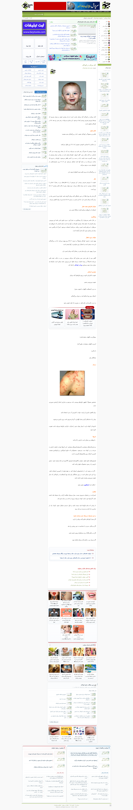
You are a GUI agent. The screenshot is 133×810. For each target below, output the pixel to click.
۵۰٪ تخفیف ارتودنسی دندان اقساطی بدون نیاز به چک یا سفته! (75, 558)
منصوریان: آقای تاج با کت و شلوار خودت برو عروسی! (31, 170)
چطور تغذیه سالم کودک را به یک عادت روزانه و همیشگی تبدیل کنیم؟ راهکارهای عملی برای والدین (104, 172)
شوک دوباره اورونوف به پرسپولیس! (55, 786)
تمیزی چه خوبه (63, 698)
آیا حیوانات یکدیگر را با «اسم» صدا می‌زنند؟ (35, 781)
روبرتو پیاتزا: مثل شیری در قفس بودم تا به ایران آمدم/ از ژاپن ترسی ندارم (33, 796)
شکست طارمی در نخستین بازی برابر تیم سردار (36, 187)
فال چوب (37, 61)
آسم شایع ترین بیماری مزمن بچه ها (80, 571)
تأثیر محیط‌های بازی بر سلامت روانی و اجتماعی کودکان (104, 90)
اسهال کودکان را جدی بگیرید (35, 148)
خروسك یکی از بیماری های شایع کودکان (79, 585)
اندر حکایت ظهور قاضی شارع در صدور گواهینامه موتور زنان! (99, 777)
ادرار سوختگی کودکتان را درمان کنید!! (80, 574)
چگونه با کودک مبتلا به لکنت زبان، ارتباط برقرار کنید (57, 707)
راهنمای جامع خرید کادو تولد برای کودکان (104, 80)
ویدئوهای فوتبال (28, 73)
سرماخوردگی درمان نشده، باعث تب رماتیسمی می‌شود (33, 131)
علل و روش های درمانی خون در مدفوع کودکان (32, 126)
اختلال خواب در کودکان (36, 113)
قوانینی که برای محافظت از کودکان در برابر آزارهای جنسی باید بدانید (82, 716)
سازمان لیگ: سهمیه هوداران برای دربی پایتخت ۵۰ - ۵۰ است (34, 791)
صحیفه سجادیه (28, 85)
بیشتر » (51, 21)
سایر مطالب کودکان (54, 721)
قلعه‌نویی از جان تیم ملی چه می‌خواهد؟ (55, 795)
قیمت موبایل (40, 79)
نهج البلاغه (29, 82)
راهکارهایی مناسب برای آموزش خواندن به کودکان (81, 699)
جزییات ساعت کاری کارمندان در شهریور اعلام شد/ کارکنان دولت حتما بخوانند (78, 794)
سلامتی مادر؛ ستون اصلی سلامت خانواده (104, 101)
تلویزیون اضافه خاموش (61, 694)
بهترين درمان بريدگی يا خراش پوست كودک (32, 96)
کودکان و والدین (107, 18)
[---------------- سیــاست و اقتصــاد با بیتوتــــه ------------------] (102, 748)
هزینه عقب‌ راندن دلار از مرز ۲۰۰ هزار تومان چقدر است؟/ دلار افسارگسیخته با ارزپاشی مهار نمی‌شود (35, 202)
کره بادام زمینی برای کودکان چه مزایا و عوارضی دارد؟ (82, 703)
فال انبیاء (28, 46)
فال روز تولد (31, 61)
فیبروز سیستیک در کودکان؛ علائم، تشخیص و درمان (60, 26)
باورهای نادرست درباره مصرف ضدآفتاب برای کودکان (32, 100)
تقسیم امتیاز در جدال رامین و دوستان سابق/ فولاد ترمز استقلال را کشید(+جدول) (35, 191)
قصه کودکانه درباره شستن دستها (83, 694)
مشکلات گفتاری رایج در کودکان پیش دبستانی (33, 117)
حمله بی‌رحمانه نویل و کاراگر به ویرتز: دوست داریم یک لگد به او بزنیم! (55, 791)
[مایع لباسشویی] (72, 57)
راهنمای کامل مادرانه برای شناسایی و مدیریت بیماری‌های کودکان (61, 35)
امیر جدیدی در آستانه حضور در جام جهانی (33, 777)
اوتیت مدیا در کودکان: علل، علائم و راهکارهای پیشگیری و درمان (104, 195)
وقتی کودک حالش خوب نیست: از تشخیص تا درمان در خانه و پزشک (60, 39)
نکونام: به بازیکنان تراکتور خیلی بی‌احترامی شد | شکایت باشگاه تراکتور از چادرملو (35, 184)
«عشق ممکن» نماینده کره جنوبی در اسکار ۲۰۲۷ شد (40, 760)
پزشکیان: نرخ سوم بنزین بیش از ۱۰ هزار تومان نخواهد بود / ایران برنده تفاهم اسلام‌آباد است (34, 195)
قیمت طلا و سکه (40, 73)
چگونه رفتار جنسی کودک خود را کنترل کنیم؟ (58, 712)
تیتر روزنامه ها (40, 85)
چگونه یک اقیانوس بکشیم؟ (104, 110)
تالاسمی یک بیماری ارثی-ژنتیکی (81, 582)
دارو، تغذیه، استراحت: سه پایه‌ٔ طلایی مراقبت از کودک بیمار (60, 44)
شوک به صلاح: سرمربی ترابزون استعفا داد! (37, 206)
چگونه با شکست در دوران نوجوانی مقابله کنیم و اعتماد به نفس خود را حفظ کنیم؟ (104, 216)
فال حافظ (40, 46)
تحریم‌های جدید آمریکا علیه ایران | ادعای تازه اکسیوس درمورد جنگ (99, 790)
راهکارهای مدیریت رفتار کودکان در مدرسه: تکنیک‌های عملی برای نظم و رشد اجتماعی (104, 121)
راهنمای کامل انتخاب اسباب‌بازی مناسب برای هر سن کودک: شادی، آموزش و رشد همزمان (104, 159)
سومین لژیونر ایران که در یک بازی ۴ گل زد (37, 199)
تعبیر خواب (25, 61)
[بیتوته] (27, 9)
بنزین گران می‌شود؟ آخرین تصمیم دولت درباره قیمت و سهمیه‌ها (84, 767)
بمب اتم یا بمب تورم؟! (82, 798)
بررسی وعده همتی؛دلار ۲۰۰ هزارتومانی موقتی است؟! (99, 794)
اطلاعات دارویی (28, 70)
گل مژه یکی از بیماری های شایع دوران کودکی (78, 579)
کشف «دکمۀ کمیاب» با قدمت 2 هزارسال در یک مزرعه (35, 173)
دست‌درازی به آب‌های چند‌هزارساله (100, 798)
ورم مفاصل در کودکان (36, 139)
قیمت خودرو (40, 70)
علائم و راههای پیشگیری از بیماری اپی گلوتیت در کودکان (33, 144)
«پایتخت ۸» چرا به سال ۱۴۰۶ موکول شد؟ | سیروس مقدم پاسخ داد (35, 177)
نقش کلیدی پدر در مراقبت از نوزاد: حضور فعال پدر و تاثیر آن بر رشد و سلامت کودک (104, 134)
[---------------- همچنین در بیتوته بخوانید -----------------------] (58, 748)
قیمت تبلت (41, 82)
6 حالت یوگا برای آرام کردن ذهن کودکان (32, 104)
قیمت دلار (41, 76)
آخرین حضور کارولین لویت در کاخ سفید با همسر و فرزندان (34, 180)
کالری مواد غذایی (27, 76)
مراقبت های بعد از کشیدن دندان (34, 157)
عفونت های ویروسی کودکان (35, 152)
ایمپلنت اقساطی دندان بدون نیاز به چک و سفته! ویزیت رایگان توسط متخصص (71, 553)
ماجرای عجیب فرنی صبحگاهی (104, 205)
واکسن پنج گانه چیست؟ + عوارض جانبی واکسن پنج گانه (32, 122)
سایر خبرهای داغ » (26, 209)
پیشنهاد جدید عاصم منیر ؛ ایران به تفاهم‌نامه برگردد (85, 760)
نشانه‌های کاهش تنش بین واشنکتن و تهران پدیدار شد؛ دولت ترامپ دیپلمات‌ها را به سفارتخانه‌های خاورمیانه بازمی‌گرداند (83, 754)
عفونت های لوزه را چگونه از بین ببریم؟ (61, 30)
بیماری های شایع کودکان (87, 68)
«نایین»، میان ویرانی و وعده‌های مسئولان (43, 767)
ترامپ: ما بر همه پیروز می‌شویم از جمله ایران (99, 783)
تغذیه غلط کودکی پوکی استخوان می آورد (58, 716)
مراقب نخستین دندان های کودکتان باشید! (32, 109)
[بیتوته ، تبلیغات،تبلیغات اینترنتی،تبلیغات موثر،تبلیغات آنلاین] (50, 6)
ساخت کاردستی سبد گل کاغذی (104, 184)
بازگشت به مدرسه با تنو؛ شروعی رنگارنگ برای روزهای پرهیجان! (104, 146)
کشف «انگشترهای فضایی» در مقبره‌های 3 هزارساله (54, 781)
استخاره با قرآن (40, 56)
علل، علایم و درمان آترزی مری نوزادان (33, 135)
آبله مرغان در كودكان (89, 65)
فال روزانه (28, 56)
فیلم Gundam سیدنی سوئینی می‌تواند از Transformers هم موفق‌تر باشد (54, 777)
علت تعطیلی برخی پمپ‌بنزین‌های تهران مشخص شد (79, 790)
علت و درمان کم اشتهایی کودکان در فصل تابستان (82, 707)
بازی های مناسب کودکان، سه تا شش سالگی (82, 712)
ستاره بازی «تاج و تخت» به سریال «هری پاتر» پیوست (40, 754)
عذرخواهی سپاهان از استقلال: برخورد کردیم (34, 786)
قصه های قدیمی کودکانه (61, 703)
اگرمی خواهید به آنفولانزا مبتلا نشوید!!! (80, 577)
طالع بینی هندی (43, 61)
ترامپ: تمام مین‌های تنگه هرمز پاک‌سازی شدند (78, 777)
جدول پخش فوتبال (27, 79)
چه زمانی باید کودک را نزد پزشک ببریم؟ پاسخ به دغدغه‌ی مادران (60, 49)
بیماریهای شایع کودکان (98, 18)
